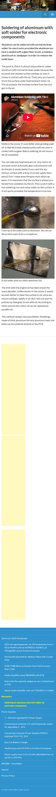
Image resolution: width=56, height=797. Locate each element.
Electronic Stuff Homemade (14, 638)
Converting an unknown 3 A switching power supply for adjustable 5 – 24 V (28, 725)
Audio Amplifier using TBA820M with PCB (24, 675)
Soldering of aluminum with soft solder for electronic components (24, 704)
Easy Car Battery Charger (16, 742)
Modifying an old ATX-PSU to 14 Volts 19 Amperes (27, 748)
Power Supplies (8, 711)
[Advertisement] (13, 389)
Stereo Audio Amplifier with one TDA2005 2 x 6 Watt (29, 690)
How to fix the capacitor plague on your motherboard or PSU (29, 683)
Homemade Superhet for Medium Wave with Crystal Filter (28, 658)
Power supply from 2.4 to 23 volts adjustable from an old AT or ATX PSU (28, 756)
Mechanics (6, 696)
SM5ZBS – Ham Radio (11, 763)
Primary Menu (52, 14)
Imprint (5, 769)
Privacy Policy (8, 775)
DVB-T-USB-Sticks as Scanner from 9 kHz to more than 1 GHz (27, 667)
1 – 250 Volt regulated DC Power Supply (23, 717)
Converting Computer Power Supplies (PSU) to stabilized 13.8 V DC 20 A (26, 734)
